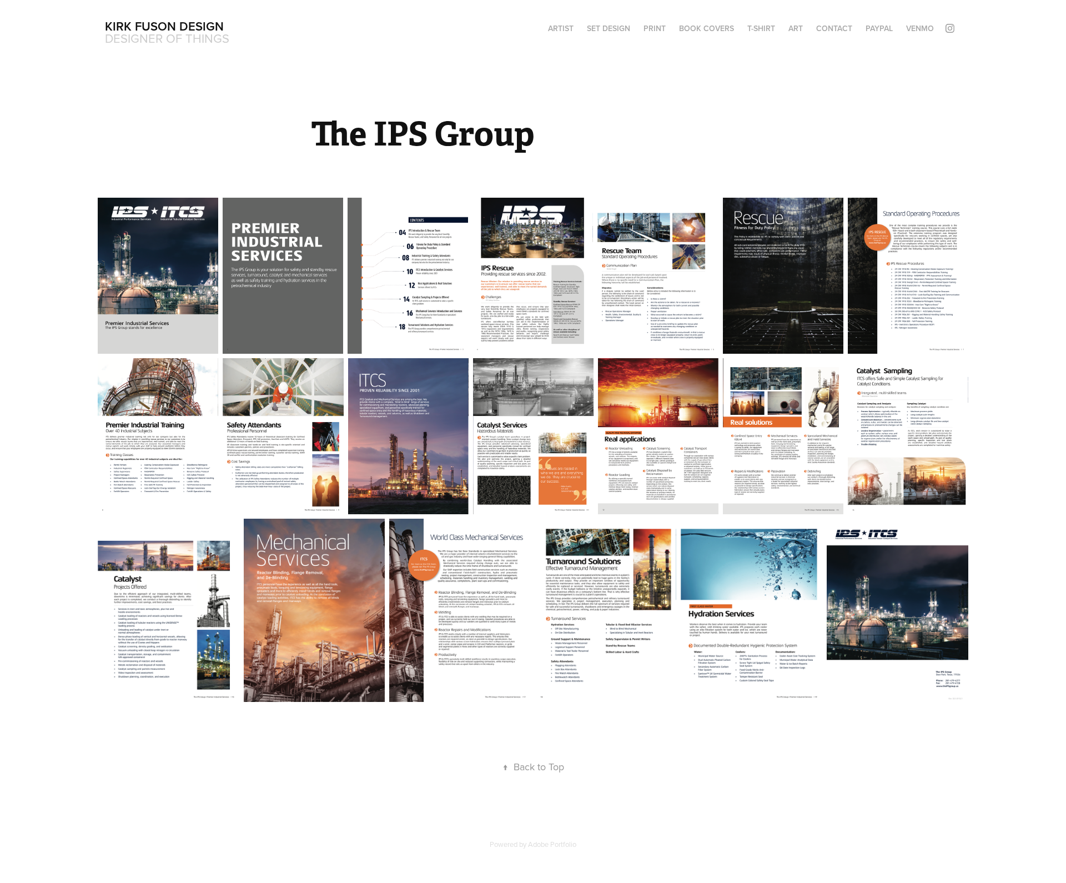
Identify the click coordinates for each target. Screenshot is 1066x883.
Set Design (608, 28)
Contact (834, 28)
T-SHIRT (761, 28)
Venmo (920, 28)
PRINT (654, 28)
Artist (561, 28)
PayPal (879, 28)
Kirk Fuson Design (164, 26)
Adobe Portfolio (552, 844)
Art (795, 28)
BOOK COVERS (706, 28)
